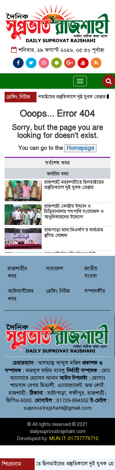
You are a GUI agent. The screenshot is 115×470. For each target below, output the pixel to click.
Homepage (80, 148)
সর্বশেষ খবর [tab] (57, 163)
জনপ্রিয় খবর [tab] (57, 174)
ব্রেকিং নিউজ (58, 291)
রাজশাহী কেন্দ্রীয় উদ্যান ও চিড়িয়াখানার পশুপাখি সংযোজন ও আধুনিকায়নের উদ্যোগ (74, 211)
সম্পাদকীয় (94, 291)
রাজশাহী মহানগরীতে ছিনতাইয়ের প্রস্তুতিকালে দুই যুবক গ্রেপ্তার (74, 185)
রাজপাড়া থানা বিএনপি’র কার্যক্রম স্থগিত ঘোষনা (73, 233)
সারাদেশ (54, 268)
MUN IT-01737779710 (73, 438)
